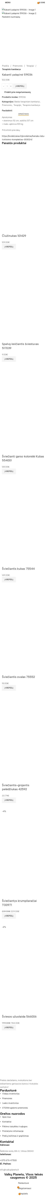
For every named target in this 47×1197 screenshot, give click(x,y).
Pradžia (5, 66)
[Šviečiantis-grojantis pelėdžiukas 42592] (23, 717)
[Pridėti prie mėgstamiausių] (5, 230)
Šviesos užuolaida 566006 (19, 1016)
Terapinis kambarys (11, 69)
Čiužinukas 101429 (14, 236)
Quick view (5, 252)
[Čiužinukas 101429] (23, 167)
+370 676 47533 (8, 1160)
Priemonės (18, 66)
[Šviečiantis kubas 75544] (23, 500)
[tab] (23, 114)
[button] (9, 246)
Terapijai (30, 66)
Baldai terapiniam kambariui (27, 101)
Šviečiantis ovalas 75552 (18, 677)
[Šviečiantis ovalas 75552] (23, 608)
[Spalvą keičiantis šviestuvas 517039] (23, 275)
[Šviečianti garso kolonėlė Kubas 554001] (23, 388)
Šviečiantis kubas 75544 (18, 568)
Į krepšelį (20, 86)
